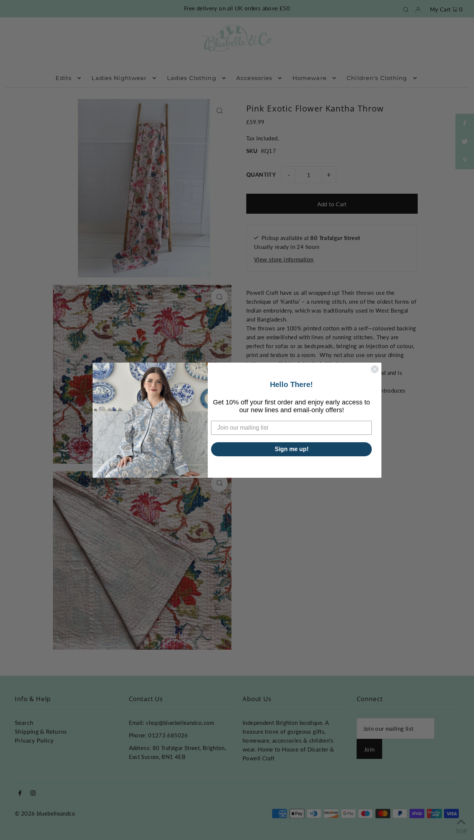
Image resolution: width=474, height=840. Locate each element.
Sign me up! (291, 449)
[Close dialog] (374, 369)
